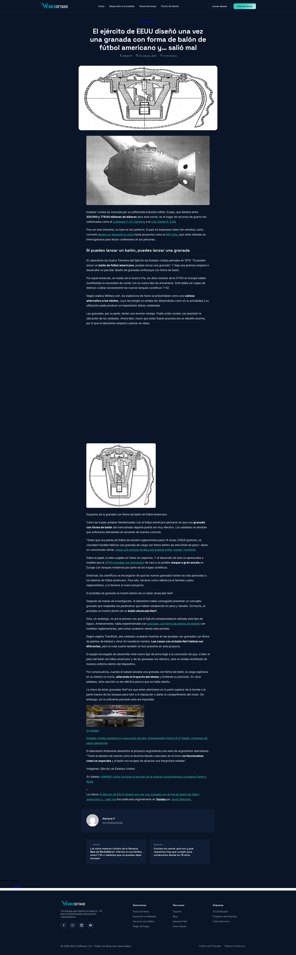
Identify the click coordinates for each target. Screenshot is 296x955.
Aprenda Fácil (180, 921)
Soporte (177, 911)
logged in (17, 886)
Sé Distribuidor (220, 911)
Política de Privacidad (210, 946)
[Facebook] (63, 925)
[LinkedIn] (81, 925)
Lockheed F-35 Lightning (129, 221)
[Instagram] (72, 925)
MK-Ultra (172, 234)
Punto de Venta (170, 6)
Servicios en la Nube (143, 921)
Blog (175, 916)
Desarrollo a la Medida (144, 916)
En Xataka (92, 730)
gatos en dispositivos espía (117, 234)
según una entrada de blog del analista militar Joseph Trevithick (155, 549)
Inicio (101, 6)
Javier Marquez (181, 799)
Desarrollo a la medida (121, 6)
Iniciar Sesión (219, 6)
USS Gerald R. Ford (163, 221)
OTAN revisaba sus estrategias (124, 562)
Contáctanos (244, 6)
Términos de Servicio (234, 946)
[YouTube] (90, 925)
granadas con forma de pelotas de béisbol (173, 623)
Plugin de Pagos (141, 926)
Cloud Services (147, 6)
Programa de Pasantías (225, 916)
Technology (148, 21)
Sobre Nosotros (221, 921)
